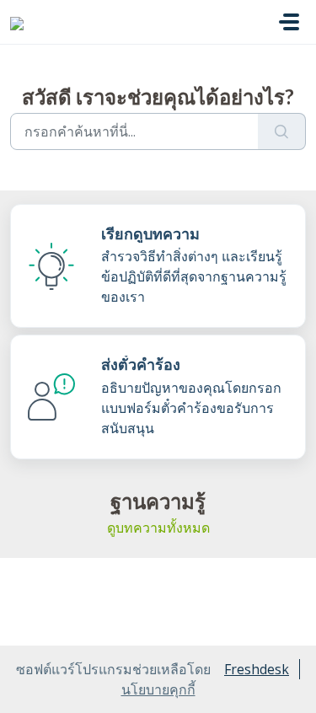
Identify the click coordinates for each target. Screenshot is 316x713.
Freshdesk (256, 669)
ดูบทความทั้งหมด (158, 527)
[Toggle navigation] (289, 22)
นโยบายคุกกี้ (158, 689)
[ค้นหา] (282, 131)
